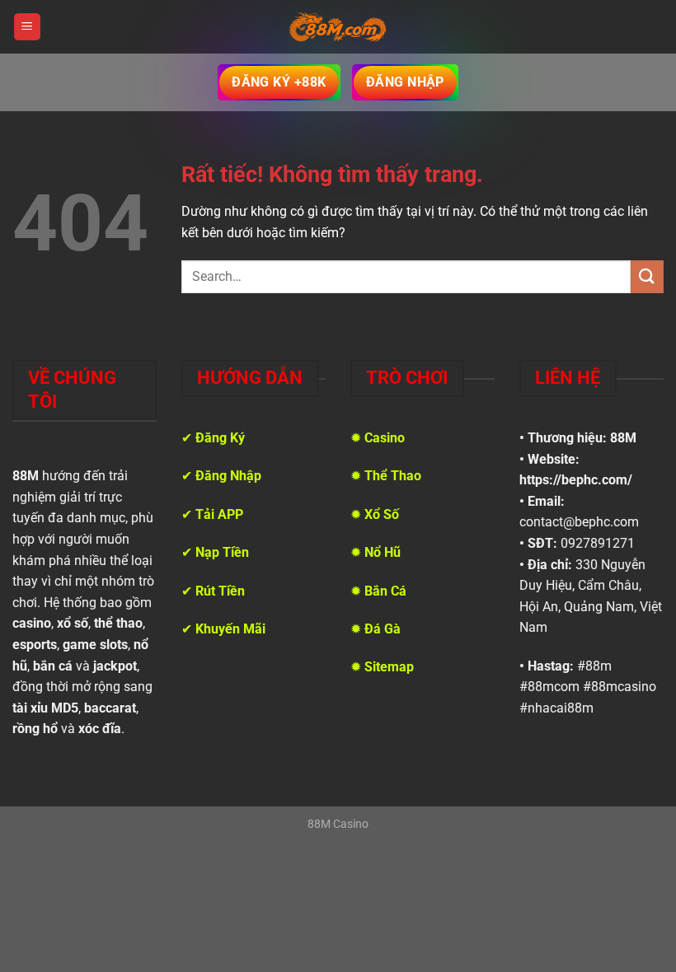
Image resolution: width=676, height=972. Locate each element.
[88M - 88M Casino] (338, 27)
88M (623, 438)
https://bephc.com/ (575, 480)
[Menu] (27, 26)
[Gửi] (647, 276)
